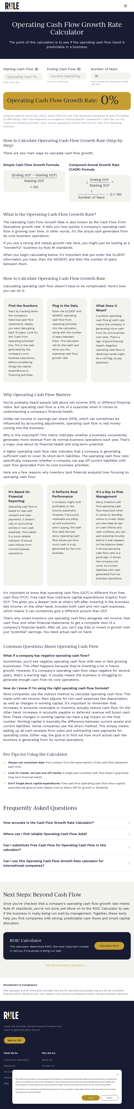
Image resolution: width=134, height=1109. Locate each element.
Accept (90, 1098)
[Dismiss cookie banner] (117, 1074)
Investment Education (16, 1060)
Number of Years (104, 69)
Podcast (8, 1077)
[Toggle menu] (125, 6)
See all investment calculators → (67, 965)
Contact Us (48, 1065)
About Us (47, 1060)
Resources (9, 1065)
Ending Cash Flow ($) (64, 69)
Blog (6, 1083)
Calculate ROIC (109, 945)
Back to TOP (14, 1040)
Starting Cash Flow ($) (20, 69)
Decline (109, 1098)
